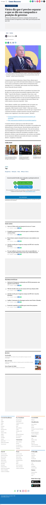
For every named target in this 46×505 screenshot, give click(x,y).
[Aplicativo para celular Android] (35, 486)
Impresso (34, 436)
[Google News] (42, 2)
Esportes (2, 431)
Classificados (35, 422)
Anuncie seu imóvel (4, 455)
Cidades (2, 421)
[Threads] (44, 2)
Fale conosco (18, 437)
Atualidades (33, 466)
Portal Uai (33, 473)
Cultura (17, 429)
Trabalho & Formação (19, 423)
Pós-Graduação (18, 435)
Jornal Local (33, 455)
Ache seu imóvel (4, 453)
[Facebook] (33, 2)
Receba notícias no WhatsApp (25, 183)
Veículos (32, 427)
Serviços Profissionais (35, 432)
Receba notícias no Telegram (25, 187)
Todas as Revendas (19, 466)
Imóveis (32, 425)
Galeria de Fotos (4, 466)
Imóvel (3, 451)
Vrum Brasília (33, 458)
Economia (2, 426)
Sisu (16, 432)
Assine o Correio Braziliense (36, 446)
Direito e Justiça (34, 439)
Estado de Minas (34, 472)
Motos (17, 463)
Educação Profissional (20, 434)
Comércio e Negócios (35, 433)
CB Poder (33, 457)
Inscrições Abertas (19, 446)
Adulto (32, 430)
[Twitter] (35, 2)
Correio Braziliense (6, 417)
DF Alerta (33, 453)
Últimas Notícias (19, 427)
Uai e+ (32, 475)
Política (2, 423)
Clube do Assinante (34, 444)
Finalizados (18, 448)
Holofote (2, 435)
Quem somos (3, 440)
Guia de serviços (4, 461)
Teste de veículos (19, 458)
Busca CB (33, 443)
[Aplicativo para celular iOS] (35, 482)
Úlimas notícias (3, 460)
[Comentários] (15, 43)
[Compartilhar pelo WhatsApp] (20, 228)
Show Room (3, 463)
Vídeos (17, 461)
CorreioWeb (34, 417)
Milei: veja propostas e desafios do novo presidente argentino (22, 120)
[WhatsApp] (30, 2)
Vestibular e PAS (19, 431)
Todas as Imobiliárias (4, 469)
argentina (8, 171)
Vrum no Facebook (19, 465)
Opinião (2, 434)
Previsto (17, 443)
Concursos (19, 439)
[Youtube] (39, 2)
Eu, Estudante (20, 417)
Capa (2, 419)
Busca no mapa (3, 457)
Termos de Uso (3, 444)
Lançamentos (3, 458)
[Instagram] (37, 2)
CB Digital (33, 441)
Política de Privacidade (5, 442)
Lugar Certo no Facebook (5, 468)
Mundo (2, 427)
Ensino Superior (18, 421)
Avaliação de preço (19, 460)
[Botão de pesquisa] (6, 1)
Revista (32, 464)
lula (19, 171)
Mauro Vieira (25, 171)
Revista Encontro (36, 461)
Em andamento (18, 445)
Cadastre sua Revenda (20, 468)
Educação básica (19, 419)
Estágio (17, 424)
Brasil (2, 424)
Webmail (32, 419)
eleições (14, 171)
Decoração (3, 465)
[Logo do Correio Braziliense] (15, 1)
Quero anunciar (34, 424)
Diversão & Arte (4, 429)
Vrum (17, 451)
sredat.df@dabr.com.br (30, 191)
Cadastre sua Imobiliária (5, 471)
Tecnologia (3, 437)
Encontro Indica (34, 467)
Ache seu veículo (19, 453)
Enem (17, 426)
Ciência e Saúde (3, 432)
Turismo (2, 439)
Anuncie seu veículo (19, 455)
